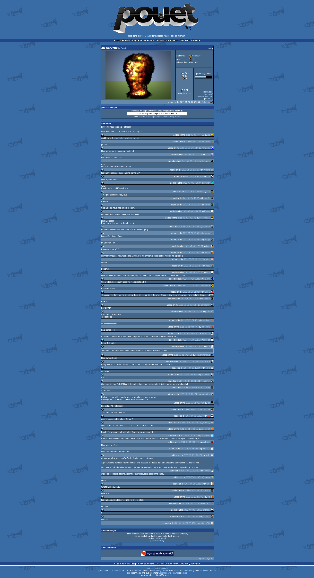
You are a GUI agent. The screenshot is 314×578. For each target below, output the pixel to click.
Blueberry (205, 327)
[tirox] (212, 490)
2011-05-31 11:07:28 (187, 361)
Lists (167, 40)
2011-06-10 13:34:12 (193, 455)
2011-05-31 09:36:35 (193, 346)
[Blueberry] (212, 327)
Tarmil (207, 205)
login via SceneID (163, 554)
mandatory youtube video (126, 138)
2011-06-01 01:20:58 (195, 403)
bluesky (170, 117)
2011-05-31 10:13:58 (183, 355)
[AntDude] (212, 442)
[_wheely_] (212, 422)
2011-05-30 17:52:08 (192, 154)
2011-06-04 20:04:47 (190, 442)
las (209, 403)
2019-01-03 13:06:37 (184, 523)
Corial (207, 292)
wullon (207, 183)
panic (207, 311)
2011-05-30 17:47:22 (195, 135)
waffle (207, 198)
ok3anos (206, 227)
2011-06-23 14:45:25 (194, 490)
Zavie (207, 154)
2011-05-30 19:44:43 (193, 266)
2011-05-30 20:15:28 (193, 272)
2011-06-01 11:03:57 (189, 429)
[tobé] (212, 346)
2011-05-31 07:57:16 (190, 320)
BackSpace (205, 361)
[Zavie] (212, 154)
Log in (118, 40)
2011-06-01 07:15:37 (195, 416)
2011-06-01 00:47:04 (189, 394)
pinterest (157, 117)
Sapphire (206, 435)
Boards (159, 40)
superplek (205, 429)
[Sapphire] (212, 435)
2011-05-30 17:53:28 (191, 170)
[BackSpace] (212, 361)
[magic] (212, 233)
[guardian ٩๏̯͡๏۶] (212, 523)
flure (208, 246)
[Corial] (212, 292)
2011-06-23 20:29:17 (195, 497)
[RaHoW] (212, 279)
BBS (182, 40)
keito (208, 368)
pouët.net (102, 571)
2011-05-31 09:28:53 (190, 340)
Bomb (123, 48)
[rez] (212, 135)
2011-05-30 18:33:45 (187, 218)
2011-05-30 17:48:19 (195, 141)
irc (215, 571)
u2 (209, 176)
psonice (206, 340)
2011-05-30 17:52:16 (189, 161)
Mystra (207, 211)
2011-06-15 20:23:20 (194, 484)
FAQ (188, 40)
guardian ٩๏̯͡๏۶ (203, 523)
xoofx (207, 387)
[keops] (212, 253)
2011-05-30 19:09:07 (193, 246)
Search (174, 40)
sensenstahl (204, 218)
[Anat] (212, 272)
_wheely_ (205, 422)
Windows (195, 56)
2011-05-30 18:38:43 (192, 240)
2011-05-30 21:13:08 (185, 285)
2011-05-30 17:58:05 (195, 176)
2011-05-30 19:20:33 (192, 253)
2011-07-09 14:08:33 (192, 510)
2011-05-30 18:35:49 (190, 227)
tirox (208, 490)
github (184, 573)
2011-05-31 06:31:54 (188, 305)
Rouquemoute (203, 285)
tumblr (164, 117)
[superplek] (212, 429)
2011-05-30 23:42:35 (189, 298)
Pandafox (206, 148)
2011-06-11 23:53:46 (195, 477)
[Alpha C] (212, 503)
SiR (208, 484)
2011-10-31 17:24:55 (191, 516)
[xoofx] (212, 387)
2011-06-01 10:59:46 (189, 422)
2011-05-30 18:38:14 (192, 233)
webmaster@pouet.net (168, 573)
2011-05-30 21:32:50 (192, 292)
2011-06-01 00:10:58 (193, 387)
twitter (150, 117)
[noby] (212, 266)
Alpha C (206, 503)
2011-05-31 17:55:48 (189, 374)
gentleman (205, 305)
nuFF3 (143, 36)
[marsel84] (212, 374)
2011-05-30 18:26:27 (192, 211)
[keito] (212, 368)
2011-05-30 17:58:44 (192, 183)
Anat (208, 272)
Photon (207, 471)
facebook (143, 117)
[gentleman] (212, 305)
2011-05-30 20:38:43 (190, 279)
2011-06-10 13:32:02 (190, 448)
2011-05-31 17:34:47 (193, 368)
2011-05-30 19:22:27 (193, 259)
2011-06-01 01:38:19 (193, 409)
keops (207, 253)
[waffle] (212, 198)
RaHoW (206, 279)
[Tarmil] (212, 205)
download (208, 92)
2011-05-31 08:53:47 (189, 327)
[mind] (212, 259)
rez (208, 135)
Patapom (206, 102)
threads (178, 117)
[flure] (212, 246)
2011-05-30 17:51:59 (189, 148)
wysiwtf (207, 170)
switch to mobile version (157, 568)
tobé (208, 346)
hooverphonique (202, 355)
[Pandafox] (212, 148)
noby (208, 266)
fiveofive (206, 448)
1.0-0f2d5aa (113, 571)
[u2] (212, 176)
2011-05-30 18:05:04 (192, 198)
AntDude (206, 442)
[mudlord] (212, 320)
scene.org (156, 571)
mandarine (136, 571)
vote (150, 36)
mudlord (206, 320)
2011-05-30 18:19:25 (192, 205)
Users (151, 40)
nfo (210, 48)
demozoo (208, 94)
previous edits (157, 540)
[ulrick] (212, 409)
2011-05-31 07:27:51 (192, 311)
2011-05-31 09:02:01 (189, 333)
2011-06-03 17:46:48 (189, 435)
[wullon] (212, 183)
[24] (212, 416)
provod (207, 516)
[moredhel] (212, 394)
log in (201, 558)
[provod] (212, 516)
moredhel (206, 394)
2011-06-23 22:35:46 (190, 503)
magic (207, 233)
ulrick (207, 409)
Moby (207, 510)
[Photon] (212, 471)
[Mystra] (212, 211)
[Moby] (212, 510)
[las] (212, 403)
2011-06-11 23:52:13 (191, 471)
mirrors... (208, 99)
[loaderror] (212, 381)
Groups (134, 40)
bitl (209, 497)
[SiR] (212, 484)
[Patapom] (211, 102)
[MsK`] (212, 455)
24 (209, 416)
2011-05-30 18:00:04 (194, 192)
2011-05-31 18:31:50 (189, 381)
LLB (208, 192)
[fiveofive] (212, 448)
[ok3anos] (212, 227)
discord (206, 571)
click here (160, 538)
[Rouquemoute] (212, 285)
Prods (126, 40)
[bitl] (212, 497)
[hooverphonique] (212, 355)
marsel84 (206, 374)
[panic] (212, 311)
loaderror (206, 381)
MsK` (208, 455)
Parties (143, 40)
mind (208, 259)
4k (191, 59)
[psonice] (212, 340)
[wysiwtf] (212, 170)
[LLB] (212, 192)
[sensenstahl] (212, 218)
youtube (208, 96)
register (209, 558)
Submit (195, 40)
